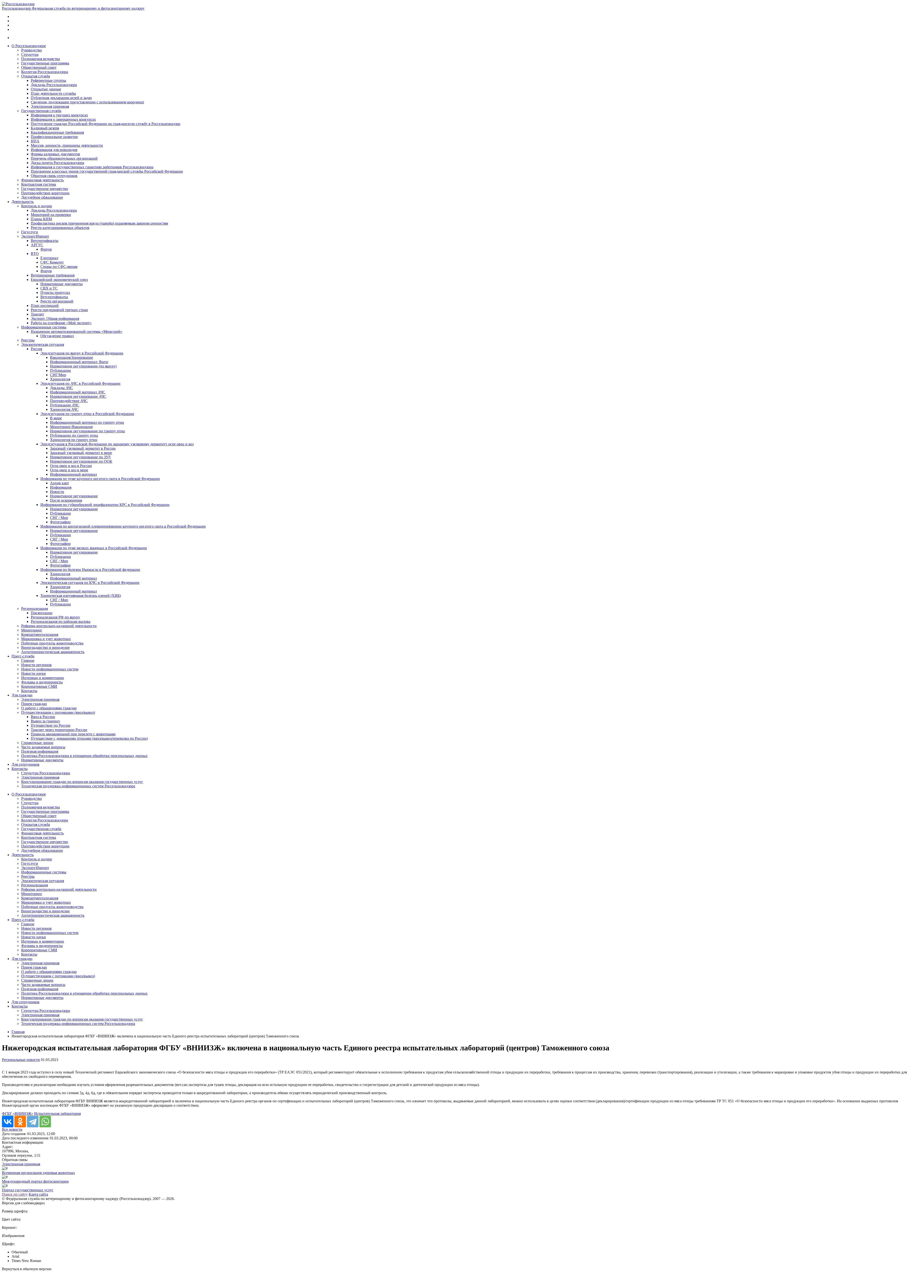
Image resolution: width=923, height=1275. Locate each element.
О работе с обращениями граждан (49, 708)
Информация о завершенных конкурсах (63, 119)
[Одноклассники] (20, 1121)
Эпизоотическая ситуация (42, 344)
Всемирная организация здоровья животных (38, 1173)
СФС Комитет (52, 262)
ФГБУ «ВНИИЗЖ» (17, 1113)
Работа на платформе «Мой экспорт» (61, 323)
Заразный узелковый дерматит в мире (81, 453)
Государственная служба (41, 111)
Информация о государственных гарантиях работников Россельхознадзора (92, 167)
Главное (27, 660)
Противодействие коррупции (45, 193)
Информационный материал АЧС (77, 392)
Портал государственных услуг (27, 1190)
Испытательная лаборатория (57, 1113)
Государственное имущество (44, 189)
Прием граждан (34, 704)
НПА (35, 141)
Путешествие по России (50, 725)
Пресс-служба (23, 656)
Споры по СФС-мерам (58, 267)
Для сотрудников (25, 764)
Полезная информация (39, 751)
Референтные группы (48, 80)
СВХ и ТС (49, 288)
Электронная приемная (50, 106)
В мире (56, 418)
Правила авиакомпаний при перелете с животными (73, 734)
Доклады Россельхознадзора (54, 85)
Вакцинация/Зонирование (71, 357)
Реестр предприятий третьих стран (59, 310)
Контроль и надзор (36, 206)
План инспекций (45, 305)
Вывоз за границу (45, 721)
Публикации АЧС (64, 405)
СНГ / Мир (59, 518)
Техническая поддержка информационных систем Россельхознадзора (78, 786)
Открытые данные (46, 89)
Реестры (28, 340)
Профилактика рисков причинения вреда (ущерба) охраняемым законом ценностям (99, 223)
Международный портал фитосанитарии (35, 1181)
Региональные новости (21, 1060)
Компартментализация (39, 634)
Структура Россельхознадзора (45, 773)
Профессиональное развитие (54, 137)
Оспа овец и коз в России (71, 466)
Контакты (29, 691)
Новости (57, 492)
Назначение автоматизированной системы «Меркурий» (76, 331)
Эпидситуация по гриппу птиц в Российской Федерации (87, 414)
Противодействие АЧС (69, 401)
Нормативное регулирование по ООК (81, 461)
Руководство (31, 50)
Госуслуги (29, 232)
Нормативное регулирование (74, 496)
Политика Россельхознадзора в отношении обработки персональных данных (84, 756)
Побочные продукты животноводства (52, 643)
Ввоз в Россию (43, 717)
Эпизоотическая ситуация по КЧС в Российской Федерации (89, 583)
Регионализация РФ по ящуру (55, 617)
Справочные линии (37, 743)
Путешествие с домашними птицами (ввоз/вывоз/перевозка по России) (89, 738)
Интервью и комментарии (42, 678)
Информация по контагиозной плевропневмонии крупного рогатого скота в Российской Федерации (123, 526)
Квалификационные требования (57, 132)
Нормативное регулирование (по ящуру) (83, 366)
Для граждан (22, 695)
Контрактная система (38, 184)
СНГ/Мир (58, 375)
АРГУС (37, 245)
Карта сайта (38, 1194)
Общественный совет (38, 67)
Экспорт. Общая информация (55, 318)
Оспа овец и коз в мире (69, 470)
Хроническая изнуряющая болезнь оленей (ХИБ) (80, 595)
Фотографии (60, 522)
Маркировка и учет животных (46, 639)
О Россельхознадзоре (29, 46)
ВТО (35, 254)
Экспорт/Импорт (35, 236)
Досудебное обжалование (42, 197)
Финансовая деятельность (42, 180)
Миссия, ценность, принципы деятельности (67, 145)
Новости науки (33, 673)
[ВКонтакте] (7, 1121)
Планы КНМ (41, 219)
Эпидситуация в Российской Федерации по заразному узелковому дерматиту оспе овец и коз (116, 444)
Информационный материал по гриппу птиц (87, 422)
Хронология (60, 379)
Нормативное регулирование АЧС (78, 396)
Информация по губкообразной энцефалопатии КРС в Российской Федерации (104, 505)
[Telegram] (32, 1121)
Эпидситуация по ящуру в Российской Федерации (81, 353)
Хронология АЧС (64, 409)
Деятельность (23, 202)
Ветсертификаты (44, 241)
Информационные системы (43, 327)
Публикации (60, 370)
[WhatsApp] (45, 1121)
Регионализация (34, 608)
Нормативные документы (61, 284)
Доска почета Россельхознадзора (57, 163)
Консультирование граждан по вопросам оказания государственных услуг (82, 782)
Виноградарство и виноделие (45, 647)
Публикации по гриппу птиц (74, 435)
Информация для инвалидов (54, 150)
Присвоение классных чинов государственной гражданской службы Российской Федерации (107, 171)
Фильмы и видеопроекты (42, 682)
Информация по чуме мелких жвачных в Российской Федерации (93, 548)
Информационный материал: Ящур (79, 362)
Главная (18, 1032)
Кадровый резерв (45, 128)
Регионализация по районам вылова (60, 621)
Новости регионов (36, 665)
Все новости (12, 1129)
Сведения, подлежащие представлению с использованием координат (87, 102)
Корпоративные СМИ (39, 686)
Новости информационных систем (49, 669)
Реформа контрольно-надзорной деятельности (59, 626)
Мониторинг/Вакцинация (71, 427)
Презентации (41, 613)
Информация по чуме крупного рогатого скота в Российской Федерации (100, 479)
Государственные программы (45, 63)
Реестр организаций (56, 301)
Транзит (37, 314)
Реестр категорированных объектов (60, 228)
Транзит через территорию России (59, 730)
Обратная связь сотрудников (54, 176)
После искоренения (66, 500)
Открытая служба (35, 76)
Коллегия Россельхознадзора (44, 72)
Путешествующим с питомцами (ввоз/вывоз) (58, 712)
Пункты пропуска (55, 292)
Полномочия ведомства (40, 59)
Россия (36, 349)
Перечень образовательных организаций (64, 158)
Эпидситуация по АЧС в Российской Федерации (80, 383)
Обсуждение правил (57, 336)
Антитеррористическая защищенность (52, 652)
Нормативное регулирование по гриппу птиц (87, 431)
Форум (46, 249)
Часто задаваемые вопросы (43, 747)
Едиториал (49, 258)
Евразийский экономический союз (59, 280)
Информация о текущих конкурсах (59, 115)
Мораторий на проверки (51, 215)
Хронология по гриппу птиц (73, 440)
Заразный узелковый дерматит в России (83, 448)
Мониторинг (31, 630)
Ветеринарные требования (53, 275)
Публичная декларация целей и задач (61, 98)
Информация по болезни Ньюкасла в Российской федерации (90, 570)
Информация (60, 487)
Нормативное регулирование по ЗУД (80, 457)
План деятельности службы (53, 93)
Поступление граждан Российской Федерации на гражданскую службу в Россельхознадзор (105, 124)
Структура (29, 54)
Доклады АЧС (61, 388)
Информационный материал (73, 474)
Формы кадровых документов (55, 154)
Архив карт (59, 483)
